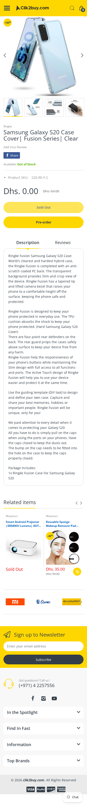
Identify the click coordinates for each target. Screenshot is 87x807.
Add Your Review (15, 147)
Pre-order (43, 222)
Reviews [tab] (63, 242)
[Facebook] (32, 698)
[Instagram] (43, 698)
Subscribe (43, 659)
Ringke (7, 126)
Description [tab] (27, 242)
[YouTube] (54, 698)
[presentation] (76, 502)
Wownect (12, 516)
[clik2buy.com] (32, 8)
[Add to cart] (77, 572)
